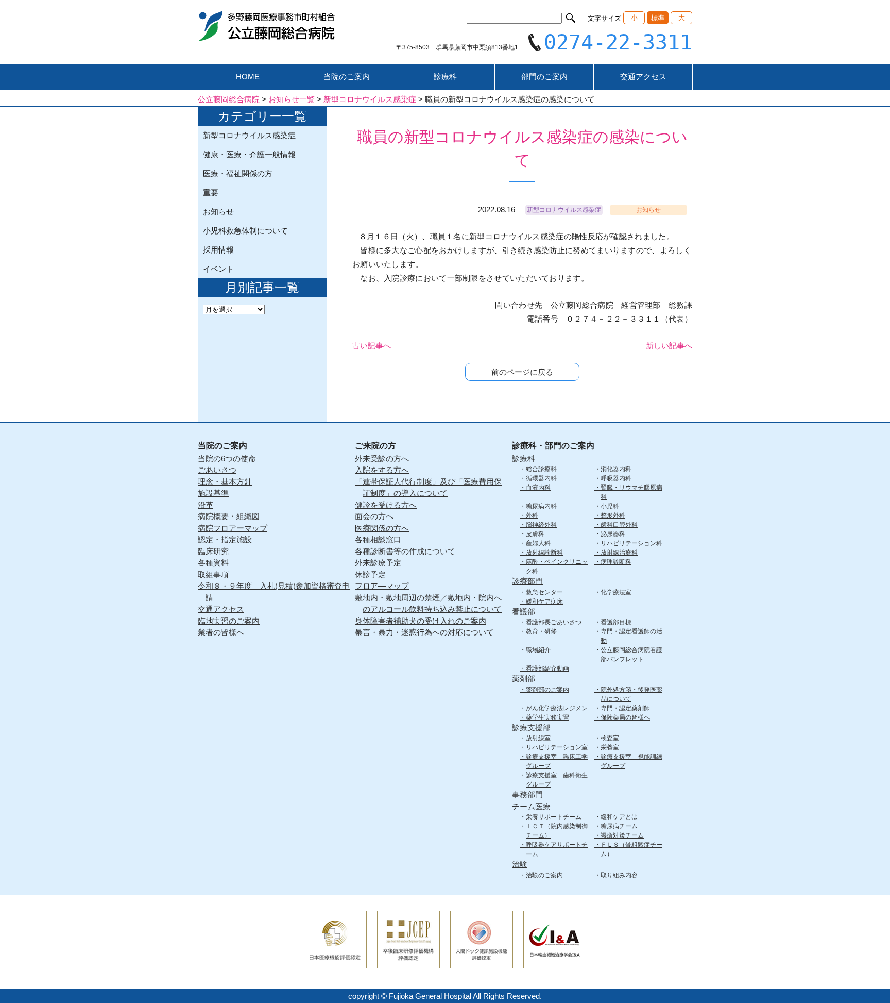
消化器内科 (616, 469)
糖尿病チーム (619, 826)
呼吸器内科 (616, 478)
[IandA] (554, 961)
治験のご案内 (544, 875)
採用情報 (218, 249)
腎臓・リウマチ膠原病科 (631, 492)
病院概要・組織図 (229, 516)
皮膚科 (535, 534)
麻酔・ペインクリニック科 (557, 566)
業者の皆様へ (221, 632)
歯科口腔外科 (619, 524)
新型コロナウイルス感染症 (249, 135)
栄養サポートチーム (553, 817)
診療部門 (527, 581)
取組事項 (213, 574)
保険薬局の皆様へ (625, 717)
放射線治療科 (619, 552)
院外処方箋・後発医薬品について (631, 694)
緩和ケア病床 (544, 601)
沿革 (205, 504)
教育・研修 (541, 631)
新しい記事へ (669, 345)
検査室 (610, 738)
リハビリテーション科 (631, 543)
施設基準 (213, 493)
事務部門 (527, 794)
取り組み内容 (619, 875)
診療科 (445, 76)
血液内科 (538, 487)
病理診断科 (616, 561)
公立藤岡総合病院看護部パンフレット (631, 654)
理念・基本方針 (225, 481)
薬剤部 (523, 678)
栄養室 (610, 747)
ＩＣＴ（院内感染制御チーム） (557, 831)
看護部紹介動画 (547, 668)
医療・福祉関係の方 (237, 173)
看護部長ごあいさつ (553, 622)
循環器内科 (541, 478)
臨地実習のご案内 (229, 620)
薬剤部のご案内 (547, 689)
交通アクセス (643, 76)
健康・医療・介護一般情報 (249, 154)
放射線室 (538, 738)
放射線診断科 (544, 552)
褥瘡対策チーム (622, 835)
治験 (519, 864)
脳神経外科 (541, 524)
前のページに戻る (522, 371)
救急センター (544, 592)
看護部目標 (616, 622)
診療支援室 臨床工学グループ (557, 761)
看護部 (523, 611)
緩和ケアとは (619, 817)
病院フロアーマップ (232, 528)
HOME (248, 76)
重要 (210, 192)
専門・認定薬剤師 (625, 708)
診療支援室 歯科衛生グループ (557, 780)
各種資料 (213, 562)
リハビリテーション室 (557, 747)
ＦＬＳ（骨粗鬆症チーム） (631, 849)
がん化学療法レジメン (557, 708)
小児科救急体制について (245, 230)
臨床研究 (213, 551)
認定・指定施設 (225, 539)
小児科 (610, 506)
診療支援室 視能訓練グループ (631, 761)
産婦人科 (538, 543)
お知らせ (218, 211)
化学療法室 (616, 592)
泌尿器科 (613, 534)
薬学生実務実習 (547, 717)
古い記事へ (371, 345)
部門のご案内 (544, 76)
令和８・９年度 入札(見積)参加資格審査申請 (274, 591)
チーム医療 (531, 806)
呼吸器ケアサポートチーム (557, 849)
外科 (532, 515)
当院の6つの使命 (227, 458)
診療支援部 (531, 727)
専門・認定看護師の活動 (631, 636)
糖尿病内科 (541, 506)
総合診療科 (541, 469)
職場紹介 (538, 650)
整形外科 (613, 515)
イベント (218, 268)
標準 (657, 18)
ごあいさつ (217, 469)
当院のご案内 (346, 76)
